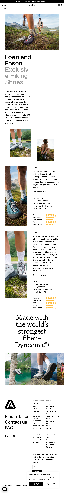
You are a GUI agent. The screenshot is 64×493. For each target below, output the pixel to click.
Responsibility (37, 440)
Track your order (38, 426)
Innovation (36, 442)
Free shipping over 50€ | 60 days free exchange (30, 1)
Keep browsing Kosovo (50, 484)
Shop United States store (36, 484)
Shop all (48, 428)
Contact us (16, 422)
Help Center (36, 409)
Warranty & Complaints (36, 420)
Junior (48, 426)
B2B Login (49, 447)
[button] (4, 489)
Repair (34, 406)
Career (48, 437)
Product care (37, 445)
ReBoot (35, 404)
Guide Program (51, 444)
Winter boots (50, 414)
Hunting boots (51, 411)
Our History (36, 437)
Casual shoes (51, 409)
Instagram (8, 485)
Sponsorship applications (50, 441)
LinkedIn (25, 485)
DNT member (37, 423)
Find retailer (17, 416)
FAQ (9, 428)
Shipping (35, 411)
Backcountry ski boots (52, 422)
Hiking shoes (50, 404)
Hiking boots (50, 406)
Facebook (17, 485)
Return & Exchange (36, 415)
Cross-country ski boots (52, 417)
